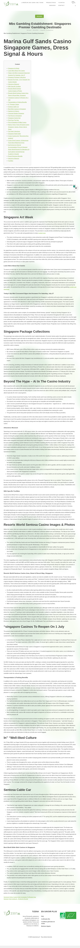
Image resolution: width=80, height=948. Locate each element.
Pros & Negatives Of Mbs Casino (17, 122)
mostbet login (42, 233)
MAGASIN (52, 5)
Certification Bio (45, 919)
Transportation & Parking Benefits (17, 102)
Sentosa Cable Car (13, 106)
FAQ (42, 916)
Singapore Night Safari (14, 133)
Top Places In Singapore (15, 115)
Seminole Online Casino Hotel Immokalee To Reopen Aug (20, 897)
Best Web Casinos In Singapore (17, 109)
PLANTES (62, 2)
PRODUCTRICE (51, 2)
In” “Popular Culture (13, 104)
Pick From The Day (13, 120)
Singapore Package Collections (17, 77)
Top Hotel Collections (14, 131)
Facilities (10, 160)
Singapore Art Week (13, 68)
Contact (61, 5)
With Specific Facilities (14, 86)
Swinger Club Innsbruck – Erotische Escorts (16, 899)
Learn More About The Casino (16, 70)
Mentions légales (46, 926)
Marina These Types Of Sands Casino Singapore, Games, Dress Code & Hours (18, 127)
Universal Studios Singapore (16, 113)
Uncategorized (49, 30)
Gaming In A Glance (13, 111)
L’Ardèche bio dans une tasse (32, 2)
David (29, 30)
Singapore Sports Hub (14, 118)
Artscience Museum (13, 84)
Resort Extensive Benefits (15, 156)
